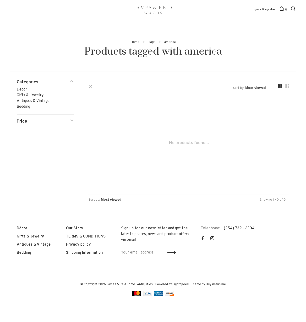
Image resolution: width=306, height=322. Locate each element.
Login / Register (263, 9)
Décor (22, 89)
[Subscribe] (170, 252)
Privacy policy (78, 244)
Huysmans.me (216, 284)
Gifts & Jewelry (30, 95)
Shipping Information (84, 252)
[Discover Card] (169, 295)
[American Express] (159, 295)
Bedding (23, 106)
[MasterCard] (137, 295)
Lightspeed (181, 284)
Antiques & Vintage (33, 101)
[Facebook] (203, 239)
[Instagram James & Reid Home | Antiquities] (212, 239)
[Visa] (148, 295)
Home (135, 42)
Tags (151, 42)
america (170, 42)
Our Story (74, 228)
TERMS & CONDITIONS (86, 236)
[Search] (293, 10)
